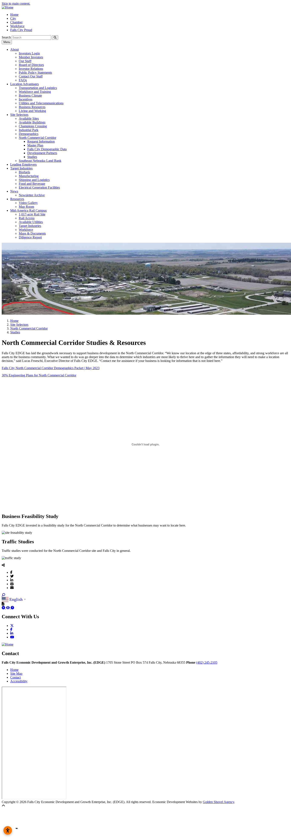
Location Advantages (24, 84)
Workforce (17, 26)
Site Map (16, 673)
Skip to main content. (16, 3)
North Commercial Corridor (37, 137)
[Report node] (3, 604)
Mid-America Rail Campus (28, 210)
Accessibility (18, 681)
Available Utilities (31, 222)
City (13, 18)
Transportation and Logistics (38, 88)
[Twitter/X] (12, 576)
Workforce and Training (35, 91)
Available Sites (29, 118)
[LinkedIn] (11, 580)
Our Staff (25, 61)
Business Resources (32, 107)
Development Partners (42, 153)
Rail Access (27, 218)
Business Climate (30, 95)
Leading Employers (23, 164)
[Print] (12, 583)
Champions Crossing (33, 126)
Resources (17, 199)
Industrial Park (28, 130)
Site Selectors (19, 114)
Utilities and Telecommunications (41, 103)
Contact (15, 677)
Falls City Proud (21, 30)
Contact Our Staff (31, 76)
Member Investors (31, 57)
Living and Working (32, 111)
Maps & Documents (32, 233)
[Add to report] (4, 608)
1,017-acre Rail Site (32, 214)
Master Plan (35, 145)
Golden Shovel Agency (218, 802)
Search (6, 37)
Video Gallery (28, 203)
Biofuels (24, 172)
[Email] (12, 587)
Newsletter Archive (32, 195)
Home (14, 14)
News (14, 191)
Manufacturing (29, 176)
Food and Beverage (32, 183)
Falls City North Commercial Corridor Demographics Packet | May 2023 (50, 368)
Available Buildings (32, 122)
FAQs (23, 80)
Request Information (41, 141)
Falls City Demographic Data (47, 149)
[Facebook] (11, 572)
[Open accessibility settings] (7, 830)
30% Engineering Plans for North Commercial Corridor (39, 375)
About (14, 49)
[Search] (55, 37)
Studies (32, 157)
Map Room (26, 206)
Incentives (25, 99)
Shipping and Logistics (34, 180)
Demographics (28, 134)
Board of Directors (31, 65)
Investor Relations (31, 68)
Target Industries (21, 168)
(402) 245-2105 (206, 662)
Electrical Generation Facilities (39, 187)
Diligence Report (30, 237)
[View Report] (8, 608)
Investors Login (29, 53)
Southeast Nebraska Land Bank (40, 160)
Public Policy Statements (35, 72)
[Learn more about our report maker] (12, 608)
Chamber (16, 22)
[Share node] (3, 565)
